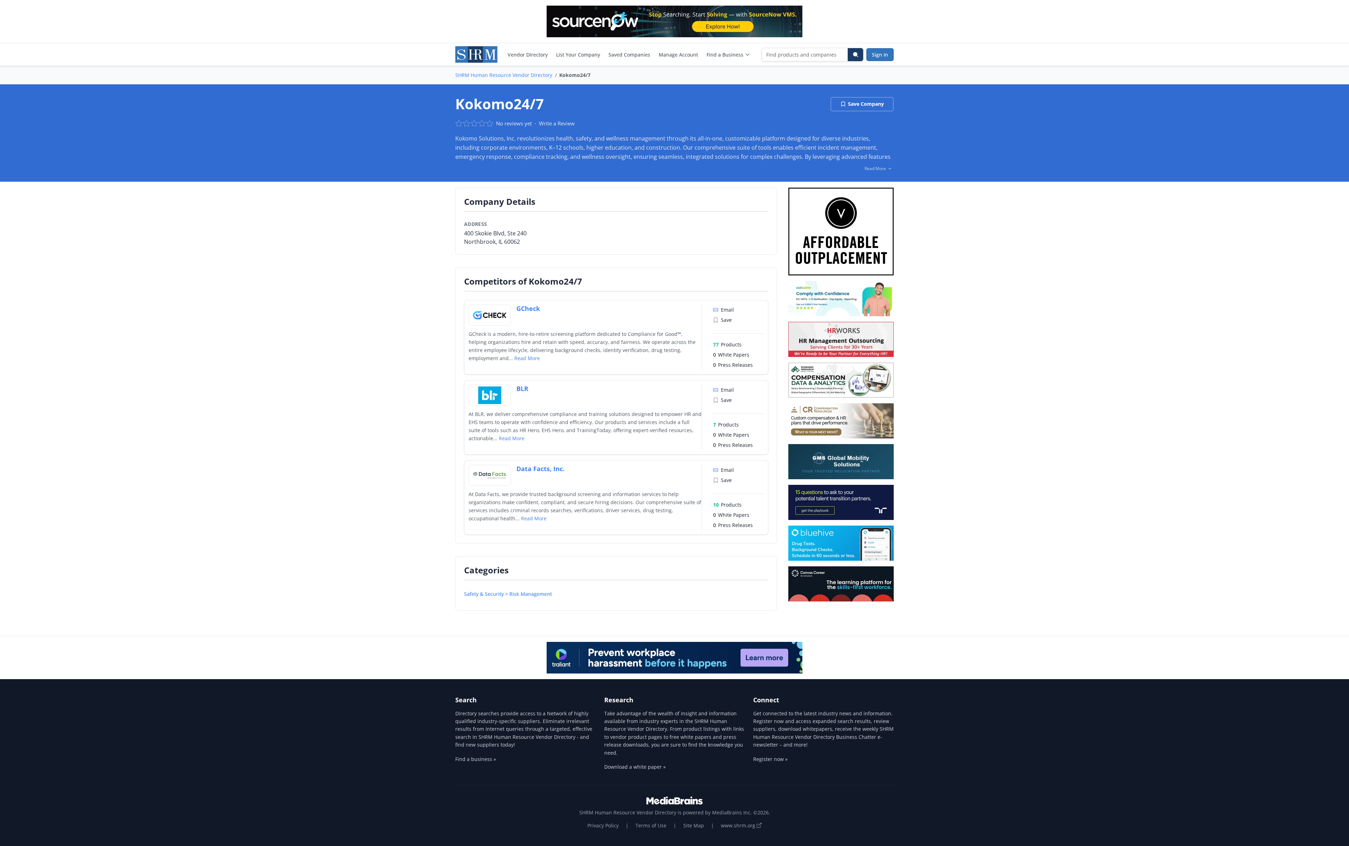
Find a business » (475, 759)
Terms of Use (651, 825)
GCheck (528, 308)
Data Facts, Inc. (540, 468)
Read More (527, 358)
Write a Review (557, 123)
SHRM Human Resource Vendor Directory (503, 75)
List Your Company (578, 54)
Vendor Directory (528, 54)
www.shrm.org (739, 825)
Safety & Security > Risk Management (508, 594)
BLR (522, 388)
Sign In (880, 54)
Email (727, 309)
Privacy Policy (603, 825)
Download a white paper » (635, 766)
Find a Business (724, 54)
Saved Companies (629, 54)
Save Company (866, 103)
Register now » (770, 759)
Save (726, 320)
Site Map (693, 825)
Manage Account (678, 54)
